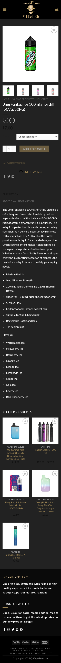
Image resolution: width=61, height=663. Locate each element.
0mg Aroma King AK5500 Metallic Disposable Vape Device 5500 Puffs (15, 454)
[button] (14, 162)
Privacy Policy (22, 650)
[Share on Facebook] (4, 176)
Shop (37, 653)
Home (6, 99)
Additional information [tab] (18, 201)
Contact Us (36, 648)
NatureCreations (36, 592)
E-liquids (42, 99)
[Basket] (56, 9)
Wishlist (47, 653)
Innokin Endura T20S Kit (45, 451)
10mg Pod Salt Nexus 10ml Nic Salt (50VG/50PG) (16, 505)
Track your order (21, 653)
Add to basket (34, 149)
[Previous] (8, 53)
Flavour (7, 136)
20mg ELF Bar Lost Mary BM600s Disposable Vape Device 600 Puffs (45, 507)
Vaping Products (23, 99)
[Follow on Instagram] (8, 629)
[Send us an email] (17, 629)
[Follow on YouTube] (21, 629)
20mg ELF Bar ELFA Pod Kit (15, 556)
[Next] (53, 53)
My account (40, 650)
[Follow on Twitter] (13, 629)
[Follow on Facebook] (4, 629)
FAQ (47, 648)
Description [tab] (10, 194)
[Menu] (5, 9)
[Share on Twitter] (8, 176)
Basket (23, 648)
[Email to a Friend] (13, 176)
